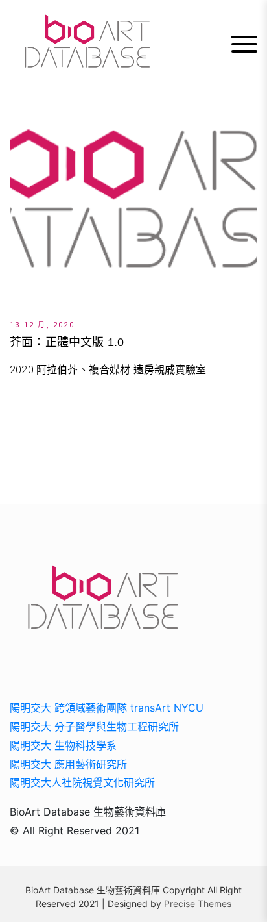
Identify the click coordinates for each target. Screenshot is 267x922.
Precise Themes (197, 903)
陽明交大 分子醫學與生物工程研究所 (94, 726)
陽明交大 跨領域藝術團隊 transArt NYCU (106, 707)
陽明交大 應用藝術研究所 (68, 764)
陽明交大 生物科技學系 (63, 745)
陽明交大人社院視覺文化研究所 (82, 782)
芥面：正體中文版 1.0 (67, 342)
